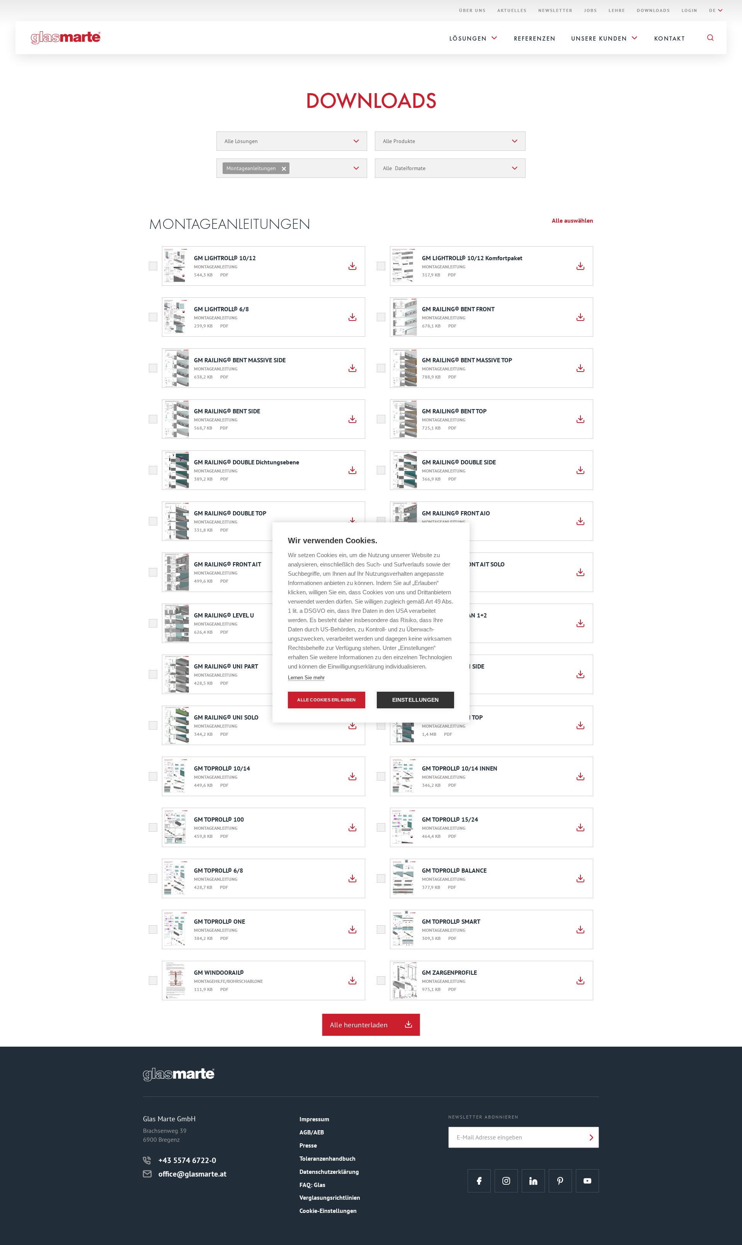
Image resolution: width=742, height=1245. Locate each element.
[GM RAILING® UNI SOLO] (352, 725)
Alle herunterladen (359, 1024)
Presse (308, 1145)
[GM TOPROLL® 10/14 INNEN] (580, 776)
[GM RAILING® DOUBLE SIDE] (580, 470)
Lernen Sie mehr (306, 677)
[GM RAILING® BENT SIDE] (352, 419)
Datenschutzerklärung (329, 1171)
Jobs (590, 10)
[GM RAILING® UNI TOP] (580, 725)
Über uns (472, 10)
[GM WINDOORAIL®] (352, 980)
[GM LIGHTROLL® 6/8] (352, 317)
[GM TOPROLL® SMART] (580, 929)
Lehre (617, 10)
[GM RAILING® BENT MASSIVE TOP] (580, 368)
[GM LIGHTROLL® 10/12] (352, 266)
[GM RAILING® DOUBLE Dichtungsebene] (352, 470)
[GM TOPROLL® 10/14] (352, 776)
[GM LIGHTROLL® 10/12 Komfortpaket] (580, 266)
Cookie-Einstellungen (328, 1210)
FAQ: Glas (312, 1185)
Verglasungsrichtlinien (330, 1197)
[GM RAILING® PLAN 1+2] (580, 623)
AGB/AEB (312, 1132)
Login (690, 10)
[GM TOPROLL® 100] (352, 827)
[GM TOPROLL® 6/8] (352, 878)
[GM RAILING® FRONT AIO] (580, 521)
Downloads (653, 10)
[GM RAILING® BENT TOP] (580, 419)
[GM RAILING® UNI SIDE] (580, 674)
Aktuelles (512, 10)
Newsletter (555, 10)
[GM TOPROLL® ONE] (352, 929)
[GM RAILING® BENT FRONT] (580, 317)
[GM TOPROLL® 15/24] (580, 827)
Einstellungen (415, 700)
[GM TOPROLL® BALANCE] (580, 878)
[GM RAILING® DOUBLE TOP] (352, 521)
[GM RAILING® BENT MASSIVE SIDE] (352, 368)
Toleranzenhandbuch (328, 1158)
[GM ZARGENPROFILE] (580, 980)
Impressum (314, 1119)
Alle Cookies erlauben (326, 700)
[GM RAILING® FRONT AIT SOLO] (580, 572)
